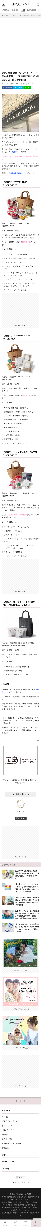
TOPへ (35, 1225)
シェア (15, 1225)
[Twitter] (18, 87)
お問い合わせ (7, 1130)
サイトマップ (7, 1126)
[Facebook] (7, 87)
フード (14, 15)
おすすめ (26, 84)
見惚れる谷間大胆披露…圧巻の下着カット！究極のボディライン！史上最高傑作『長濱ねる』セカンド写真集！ (27, 901)
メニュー (25, 1225)
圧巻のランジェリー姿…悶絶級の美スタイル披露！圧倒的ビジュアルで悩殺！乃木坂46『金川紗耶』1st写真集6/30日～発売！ (27, 914)
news (31, 84)
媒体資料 (5, 1134)
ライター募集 (7, 1139)
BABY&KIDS (31, 10)
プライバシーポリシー (10, 1121)
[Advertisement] (20, 46)
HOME (6, 15)
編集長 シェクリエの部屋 (11, 1143)
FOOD (23, 10)
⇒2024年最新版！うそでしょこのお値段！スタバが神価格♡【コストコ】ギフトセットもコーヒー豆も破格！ (20, 720)
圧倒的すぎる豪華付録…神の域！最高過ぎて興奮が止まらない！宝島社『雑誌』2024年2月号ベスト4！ (27, 874)
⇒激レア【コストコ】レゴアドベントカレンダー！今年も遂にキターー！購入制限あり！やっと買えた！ (20, 730)
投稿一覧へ (20, 818)
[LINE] (27, 87)
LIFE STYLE (5, 10)
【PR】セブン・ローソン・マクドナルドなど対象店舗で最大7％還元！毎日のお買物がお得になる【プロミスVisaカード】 (27, 888)
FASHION (15, 10)
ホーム (5, 1225)
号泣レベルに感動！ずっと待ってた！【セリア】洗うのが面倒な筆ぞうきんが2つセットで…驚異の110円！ (27, 928)
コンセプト (6, 1117)
